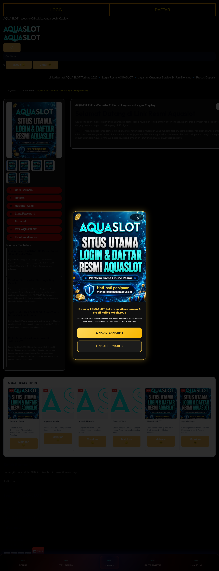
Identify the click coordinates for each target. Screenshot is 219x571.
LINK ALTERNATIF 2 (109, 346)
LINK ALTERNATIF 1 (109, 332)
